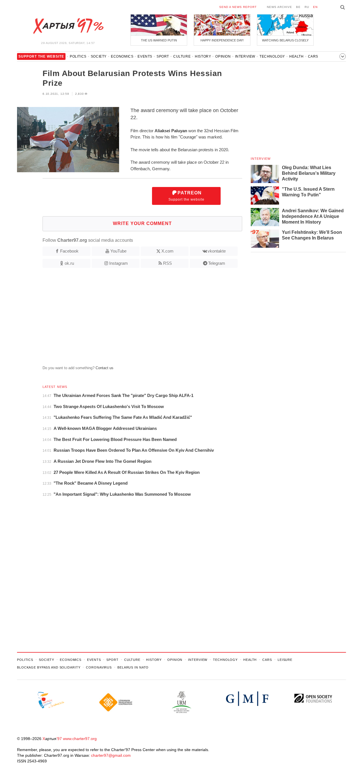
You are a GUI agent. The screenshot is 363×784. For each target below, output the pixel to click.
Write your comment (142, 223)
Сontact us (104, 368)
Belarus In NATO (133, 667)
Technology (272, 56)
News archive (279, 7)
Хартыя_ (68, 26)
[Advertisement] (129, 319)
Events (145, 56)
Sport (163, 56)
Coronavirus (99, 667)
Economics (122, 56)
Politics (78, 56)
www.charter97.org (80, 738)
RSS (167, 263)
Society (99, 56)
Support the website (186, 195)
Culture (182, 56)
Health (296, 56)
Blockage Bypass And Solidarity (48, 667)
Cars (313, 56)
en (315, 7)
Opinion (223, 56)
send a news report (238, 7)
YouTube (118, 251)
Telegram (216, 263)
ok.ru (69, 263)
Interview (245, 56)
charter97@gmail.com (111, 755)
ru (307, 7)
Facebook (69, 251)
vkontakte (217, 251)
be (298, 7)
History (203, 56)
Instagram (118, 263)
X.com (167, 251)
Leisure (285, 659)
